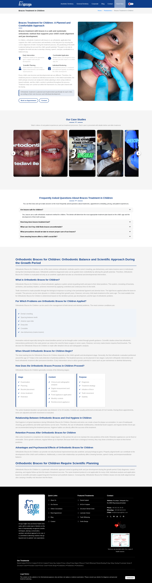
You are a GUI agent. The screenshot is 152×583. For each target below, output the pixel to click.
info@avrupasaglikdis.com (120, 512)
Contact (44, 100)
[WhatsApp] (108, 516)
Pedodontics (108, 10)
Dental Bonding (101, 563)
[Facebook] (123, 516)
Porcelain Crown (33, 565)
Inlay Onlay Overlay (113, 563)
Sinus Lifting (66, 563)
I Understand (130, 577)
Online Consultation (56, 509)
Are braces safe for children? (31, 210)
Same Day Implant (55, 563)
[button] (67, 4)
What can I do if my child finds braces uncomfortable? (41, 227)
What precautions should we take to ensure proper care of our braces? (48, 232)
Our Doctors (54, 504)
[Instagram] (120, 516)
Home (100, 10)
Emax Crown (43, 565)
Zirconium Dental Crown (87, 509)
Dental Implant (84, 500)
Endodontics (62, 565)
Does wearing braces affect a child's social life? (38, 236)
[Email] (114, 516)
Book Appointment (56, 513)
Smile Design (84, 521)
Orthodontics (80, 565)
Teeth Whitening (85, 517)
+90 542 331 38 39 (117, 507)
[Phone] (111, 516)
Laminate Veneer (85, 513)
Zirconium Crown (22, 565)
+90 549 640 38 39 (120, 510)
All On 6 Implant (43, 563)
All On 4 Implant (85, 504)
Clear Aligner (75, 563)
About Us (53, 500)
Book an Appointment (28, 100)
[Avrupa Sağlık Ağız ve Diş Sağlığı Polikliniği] (25, 4)
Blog (52, 517)
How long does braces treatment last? (35, 222)
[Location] (117, 516)
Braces (82, 563)
